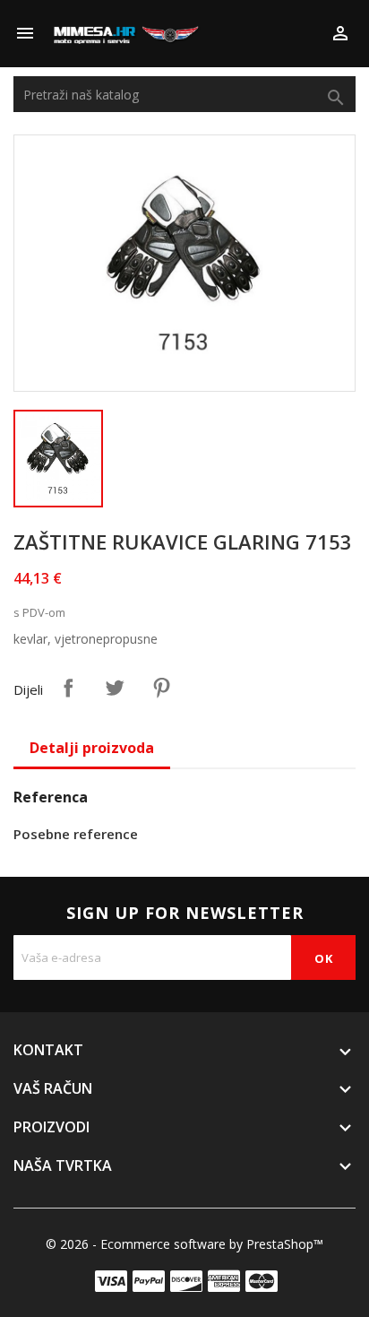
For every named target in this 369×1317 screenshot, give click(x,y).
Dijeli (68, 688)
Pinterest (161, 688)
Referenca (50, 797)
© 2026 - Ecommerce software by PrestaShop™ (184, 1243)
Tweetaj (115, 688)
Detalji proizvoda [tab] (92, 748)
